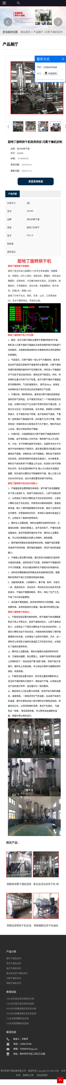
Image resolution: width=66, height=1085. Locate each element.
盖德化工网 (28, 1075)
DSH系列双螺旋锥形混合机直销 (21, 1013)
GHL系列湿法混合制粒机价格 (20, 999)
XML (56, 1071)
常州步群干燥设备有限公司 (13, 1071)
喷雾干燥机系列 (13, 983)
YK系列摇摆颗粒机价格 (17, 1018)
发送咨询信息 (35, 181)
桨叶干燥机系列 (13, 958)
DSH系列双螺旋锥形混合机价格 (21, 1008)
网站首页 (25, 32)
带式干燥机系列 (13, 963)
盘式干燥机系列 (13, 968)
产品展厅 (38, 32)
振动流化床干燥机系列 (16, 973)
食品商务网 (42, 1075)
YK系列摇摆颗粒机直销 (17, 1023)
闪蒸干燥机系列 (53, 32)
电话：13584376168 (22, 1044)
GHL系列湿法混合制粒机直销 (20, 1004)
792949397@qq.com (28, 1049)
